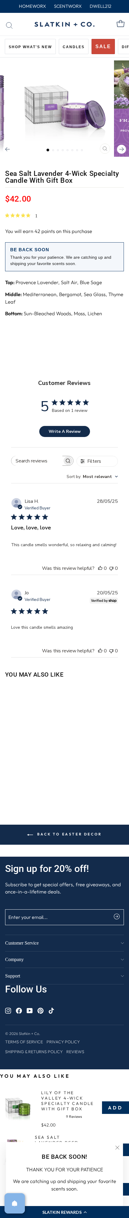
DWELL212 (100, 6)
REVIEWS (75, 1051)
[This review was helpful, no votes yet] (100, 568)
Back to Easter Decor (68, 834)
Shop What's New (30, 47)
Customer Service (22, 943)
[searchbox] (36, 461)
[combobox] (92, 476)
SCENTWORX (68, 6)
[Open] (14, 1203)
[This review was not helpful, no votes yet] (111, 568)
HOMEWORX (32, 6)
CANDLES (74, 47)
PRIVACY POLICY (63, 1042)
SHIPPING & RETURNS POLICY (34, 1051)
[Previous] (7, 149)
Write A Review (65, 431)
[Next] (121, 149)
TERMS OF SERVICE (24, 1042)
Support (12, 975)
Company (14, 959)
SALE (103, 46)
